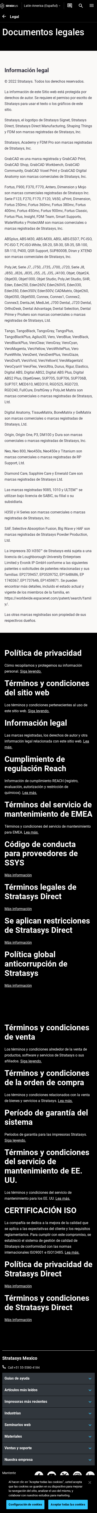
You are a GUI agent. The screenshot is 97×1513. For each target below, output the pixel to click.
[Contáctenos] (69, 5)
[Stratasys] (9, 6)
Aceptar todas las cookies (68, 1504)
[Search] (80, 5)
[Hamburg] (91, 5)
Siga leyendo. (31, 671)
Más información (18, 875)
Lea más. (29, 793)
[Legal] (6, 17)
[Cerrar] (90, 1482)
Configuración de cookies (25, 1504)
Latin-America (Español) (41, 6)
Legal (14, 17)
